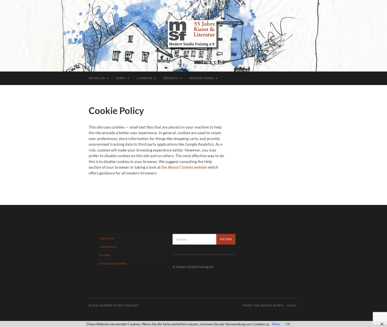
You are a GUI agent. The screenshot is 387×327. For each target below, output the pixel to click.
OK (287, 324)
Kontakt (105, 255)
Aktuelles (97, 78)
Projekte (170, 78)
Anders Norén (271, 305)
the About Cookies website (184, 167)
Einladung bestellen (112, 263)
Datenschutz (108, 246)
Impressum (107, 238)
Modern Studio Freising (119, 305)
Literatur (144, 78)
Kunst (121, 78)
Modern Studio (201, 78)
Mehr (276, 324)
